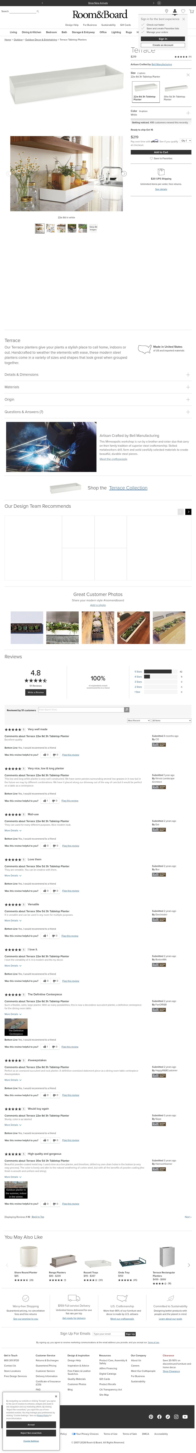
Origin (9, 399)
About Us (136, 1360)
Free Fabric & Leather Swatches (79, 1372)
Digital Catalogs (107, 1373)
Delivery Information (47, 1376)
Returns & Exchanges (47, 1360)
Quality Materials (77, 1379)
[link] (129, 436)
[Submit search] (37, 11)
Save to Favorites (163, 158)
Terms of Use (110, 1434)
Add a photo (98, 605)
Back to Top (38, 1217)
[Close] (183, 19)
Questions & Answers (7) (24, 412)
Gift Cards (125, 25)
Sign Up (130, 1334)
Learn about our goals (170, 1318)
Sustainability (108, 25)
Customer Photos (77, 1384)
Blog (70, 1389)
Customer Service (45, 1371)
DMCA (145, 1434)
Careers (135, 1365)
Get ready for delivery (74, 1318)
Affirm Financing (108, 1368)
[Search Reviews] (126, 709)
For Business (90, 25)
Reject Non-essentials (31, 1433)
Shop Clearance (171, 1371)
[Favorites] (183, 14)
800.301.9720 (11, 1360)
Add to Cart (161, 152)
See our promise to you (25, 1318)
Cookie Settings (31, 1441)
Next (188, 1217)
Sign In (163, 39)
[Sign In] (174, 11)
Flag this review (70, 755)
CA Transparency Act (110, 1389)
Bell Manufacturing (162, 64)
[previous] (181, 512)
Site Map (104, 1394)
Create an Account (163, 45)
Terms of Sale (130, 1434)
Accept (31, 1424)
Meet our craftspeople (122, 1318)
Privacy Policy (43, 1415)
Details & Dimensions (21, 374)
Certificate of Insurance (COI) (48, 1383)
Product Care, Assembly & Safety (113, 1362)
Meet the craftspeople (113, 459)
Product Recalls (107, 1384)
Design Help (72, 25)
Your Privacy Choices (87, 1434)
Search (5, 11)
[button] (16, 1027)
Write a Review (36, 692)
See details (161, 189)
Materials (12, 387)
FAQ (38, 1389)
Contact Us (10, 1365)
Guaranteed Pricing (46, 1365)
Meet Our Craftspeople (143, 1371)
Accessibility (161, 1434)
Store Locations (12, 1371)
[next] (188, 512)
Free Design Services (15, 1376)
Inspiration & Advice (78, 1365)
